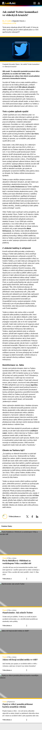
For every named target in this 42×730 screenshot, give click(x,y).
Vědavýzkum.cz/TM (9, 23)
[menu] (34, 3)
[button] (27, 516)
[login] (39, 3)
